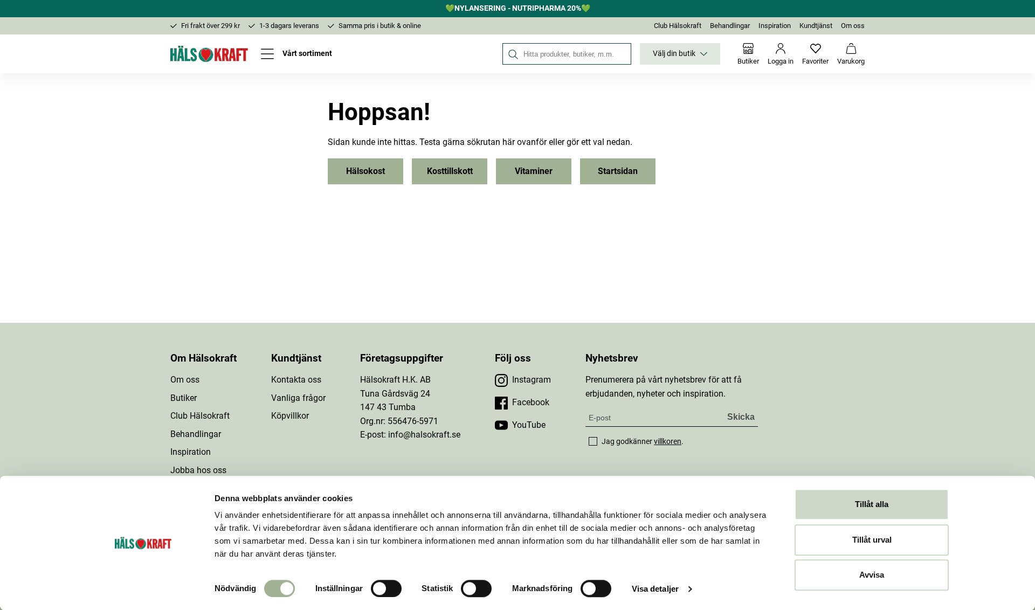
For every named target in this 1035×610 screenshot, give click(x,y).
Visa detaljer (655, 588)
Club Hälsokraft (677, 26)
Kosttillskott (450, 171)
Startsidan (618, 171)
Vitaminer (534, 171)
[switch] (386, 588)
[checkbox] (593, 441)
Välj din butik (674, 53)
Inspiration (774, 26)
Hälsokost (365, 171)
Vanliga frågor (298, 398)
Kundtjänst (815, 26)
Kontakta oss (296, 380)
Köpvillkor (290, 416)
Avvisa (871, 574)
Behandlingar (730, 26)
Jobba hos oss (198, 470)
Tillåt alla (871, 504)
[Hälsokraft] (209, 54)
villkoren (667, 441)
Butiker (183, 398)
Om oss (853, 26)
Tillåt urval (872, 539)
